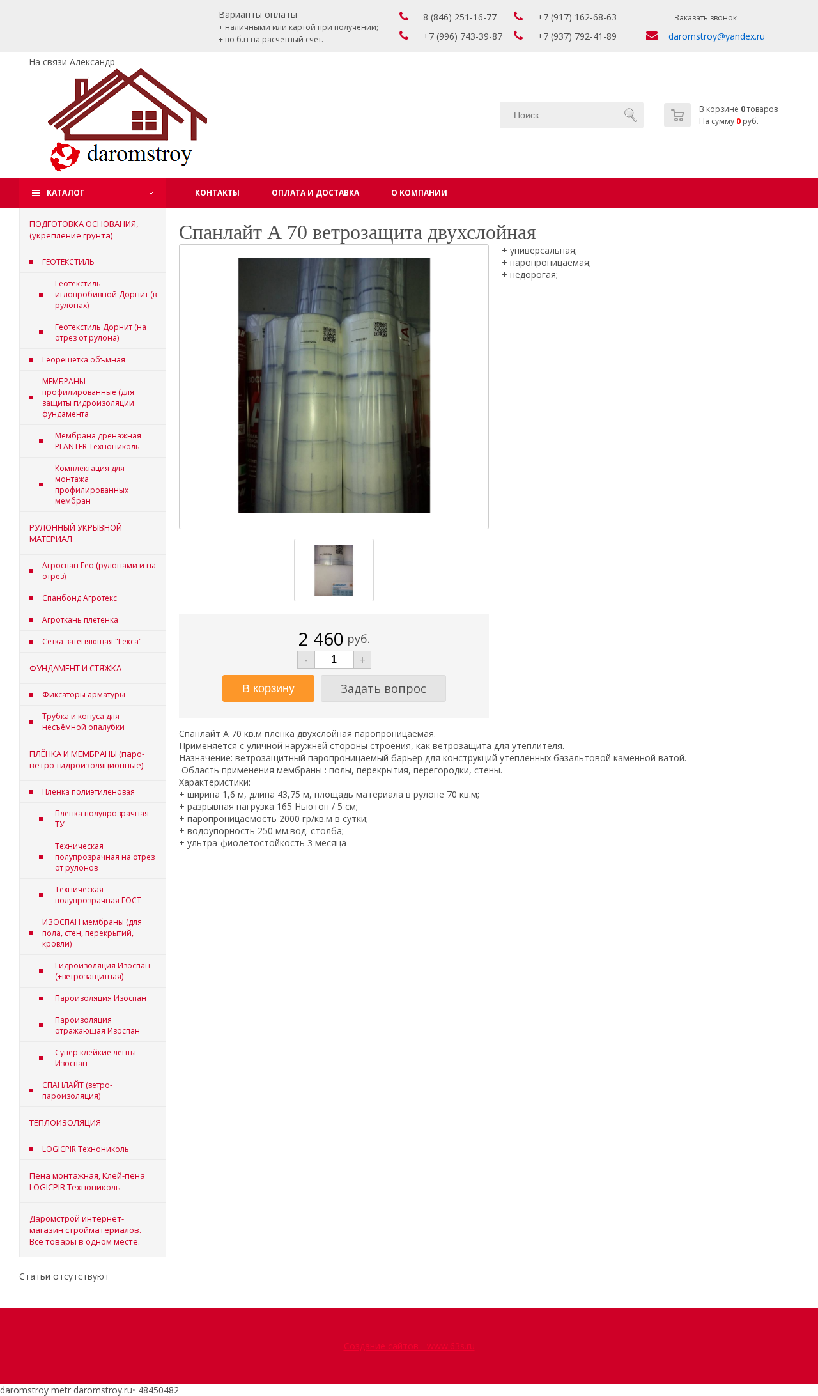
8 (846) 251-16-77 (460, 17)
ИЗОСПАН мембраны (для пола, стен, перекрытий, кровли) (92, 933)
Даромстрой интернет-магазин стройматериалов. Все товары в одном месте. (85, 1230)
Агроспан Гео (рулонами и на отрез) (99, 571)
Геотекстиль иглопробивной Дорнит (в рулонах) (106, 294)
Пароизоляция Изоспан (100, 998)
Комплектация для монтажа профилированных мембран (91, 484)
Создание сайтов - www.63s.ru (409, 1346)
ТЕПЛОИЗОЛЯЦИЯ (65, 1122)
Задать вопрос (383, 688)
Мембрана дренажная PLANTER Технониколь (98, 441)
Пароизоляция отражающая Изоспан (97, 1025)
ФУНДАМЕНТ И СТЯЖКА (75, 668)
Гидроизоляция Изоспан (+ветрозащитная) (102, 971)
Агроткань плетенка (80, 619)
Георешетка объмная (83, 359)
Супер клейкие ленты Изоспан (95, 1058)
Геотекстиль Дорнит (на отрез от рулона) (100, 332)
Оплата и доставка (315, 192)
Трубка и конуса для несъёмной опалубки (83, 722)
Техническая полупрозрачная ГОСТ (98, 895)
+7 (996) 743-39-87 (462, 36)
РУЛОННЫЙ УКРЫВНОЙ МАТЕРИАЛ (75, 533)
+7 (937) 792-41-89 (577, 36)
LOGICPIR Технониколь (85, 1149)
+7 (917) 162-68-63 (577, 17)
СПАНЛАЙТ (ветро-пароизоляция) (77, 1090)
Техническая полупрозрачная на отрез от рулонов (105, 857)
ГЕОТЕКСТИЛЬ (68, 261)
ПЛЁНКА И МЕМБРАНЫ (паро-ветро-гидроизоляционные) (86, 759)
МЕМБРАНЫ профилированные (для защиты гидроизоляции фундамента (88, 397)
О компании (419, 192)
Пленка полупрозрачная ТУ (102, 819)
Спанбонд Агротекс (79, 598)
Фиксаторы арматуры (83, 694)
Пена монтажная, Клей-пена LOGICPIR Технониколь (87, 1181)
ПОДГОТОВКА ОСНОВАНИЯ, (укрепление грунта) (83, 229)
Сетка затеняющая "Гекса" (92, 641)
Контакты (217, 192)
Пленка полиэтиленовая (88, 791)
